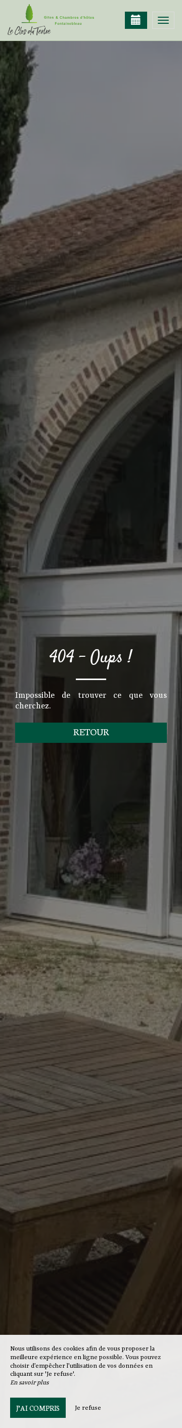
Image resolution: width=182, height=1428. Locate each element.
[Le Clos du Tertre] (58, 20)
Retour (91, 731)
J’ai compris (38, 1408)
